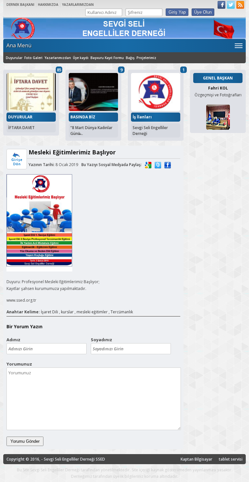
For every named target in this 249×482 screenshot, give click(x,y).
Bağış (130, 57)
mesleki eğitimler (92, 312)
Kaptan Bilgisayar (196, 459)
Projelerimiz (146, 57)
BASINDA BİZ (82, 117)
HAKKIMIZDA (48, 4)
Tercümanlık (122, 312)
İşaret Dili (49, 312)
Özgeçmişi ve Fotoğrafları (218, 95)
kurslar (67, 312)
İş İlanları (142, 117)
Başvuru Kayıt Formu (107, 57)
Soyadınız (101, 340)
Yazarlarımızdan (57, 57)
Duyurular (14, 57)
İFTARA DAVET (21, 127)
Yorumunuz (19, 364)
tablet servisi (231, 459)
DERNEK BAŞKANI (20, 4)
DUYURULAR (20, 117)
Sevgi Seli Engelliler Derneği (150, 130)
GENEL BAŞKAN (218, 78)
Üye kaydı (81, 57)
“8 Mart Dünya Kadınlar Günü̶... (91, 130)
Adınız (13, 340)
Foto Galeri (33, 57)
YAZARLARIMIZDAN (78, 4)
